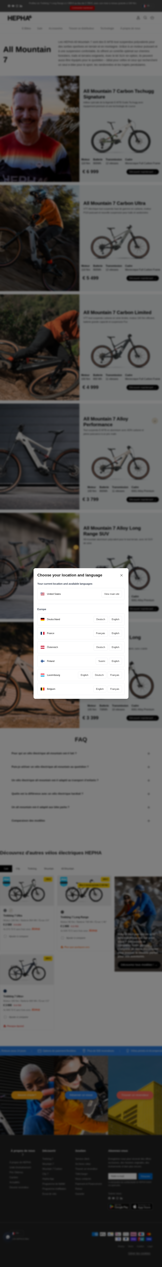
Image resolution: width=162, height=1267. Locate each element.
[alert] (81, 633)
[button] (112, 659)
